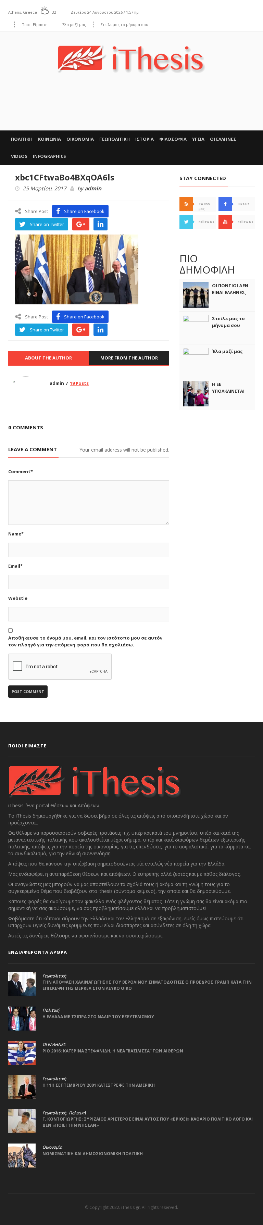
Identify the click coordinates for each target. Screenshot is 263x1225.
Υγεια (198, 139)
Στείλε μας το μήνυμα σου (124, 24)
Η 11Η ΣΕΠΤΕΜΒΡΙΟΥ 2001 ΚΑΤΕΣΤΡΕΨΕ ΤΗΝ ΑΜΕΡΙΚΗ (98, 1085)
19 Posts (79, 383)
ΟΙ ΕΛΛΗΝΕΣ (223, 139)
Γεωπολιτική (54, 976)
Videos (19, 156)
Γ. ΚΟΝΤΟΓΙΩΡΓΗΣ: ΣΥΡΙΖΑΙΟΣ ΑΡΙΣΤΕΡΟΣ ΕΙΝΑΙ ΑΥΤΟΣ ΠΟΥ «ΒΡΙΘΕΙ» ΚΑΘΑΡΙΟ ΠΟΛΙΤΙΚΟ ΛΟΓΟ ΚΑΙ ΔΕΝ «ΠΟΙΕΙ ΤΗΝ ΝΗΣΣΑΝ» (147, 1122)
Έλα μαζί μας (74, 24)
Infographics (49, 156)
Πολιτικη (22, 139)
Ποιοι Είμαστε (34, 24)
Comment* (20, 471)
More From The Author (129, 358)
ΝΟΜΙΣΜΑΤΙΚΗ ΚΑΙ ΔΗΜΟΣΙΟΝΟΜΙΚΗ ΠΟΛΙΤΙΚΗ (93, 1154)
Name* (16, 534)
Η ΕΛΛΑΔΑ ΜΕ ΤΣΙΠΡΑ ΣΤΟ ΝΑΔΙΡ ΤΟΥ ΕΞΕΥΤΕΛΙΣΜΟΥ (98, 1017)
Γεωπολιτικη (114, 139)
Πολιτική (50, 1010)
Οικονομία (52, 1147)
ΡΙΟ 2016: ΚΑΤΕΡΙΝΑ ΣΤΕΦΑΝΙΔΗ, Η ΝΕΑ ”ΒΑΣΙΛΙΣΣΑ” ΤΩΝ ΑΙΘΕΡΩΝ (112, 1051)
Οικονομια (80, 139)
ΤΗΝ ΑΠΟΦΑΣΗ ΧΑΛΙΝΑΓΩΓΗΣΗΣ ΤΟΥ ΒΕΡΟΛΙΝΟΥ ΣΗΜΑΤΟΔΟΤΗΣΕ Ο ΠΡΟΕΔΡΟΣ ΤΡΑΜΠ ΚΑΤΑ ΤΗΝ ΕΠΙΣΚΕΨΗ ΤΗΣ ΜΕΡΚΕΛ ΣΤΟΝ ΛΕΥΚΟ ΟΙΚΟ (147, 985)
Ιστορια (144, 139)
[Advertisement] (131, 109)
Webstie (17, 598)
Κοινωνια (49, 139)
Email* (15, 566)
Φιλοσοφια (173, 139)
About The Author (48, 358)
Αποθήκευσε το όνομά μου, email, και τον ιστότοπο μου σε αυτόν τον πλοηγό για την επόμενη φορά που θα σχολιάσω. (85, 641)
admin (93, 188)
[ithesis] (131, 54)
